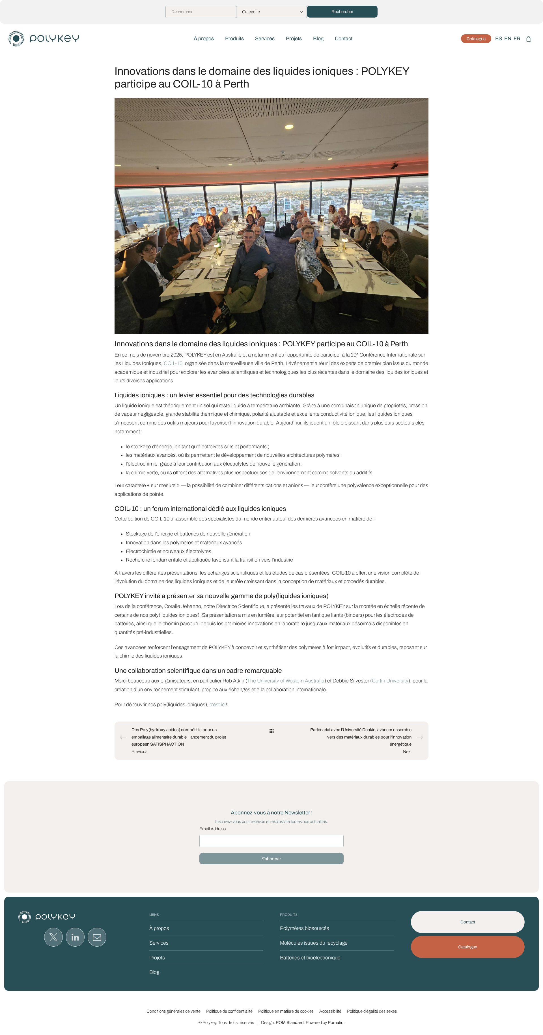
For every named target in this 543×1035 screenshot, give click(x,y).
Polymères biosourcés (304, 928)
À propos (159, 928)
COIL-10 (173, 363)
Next (360, 740)
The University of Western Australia (285, 681)
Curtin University (390, 681)
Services (159, 943)
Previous (179, 740)
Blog (154, 972)
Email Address (212, 829)
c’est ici (217, 704)
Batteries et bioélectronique (310, 958)
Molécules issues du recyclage (314, 943)
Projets (157, 958)
